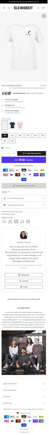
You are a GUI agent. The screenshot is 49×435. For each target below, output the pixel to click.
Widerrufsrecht (8, 409)
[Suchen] (9, 8)
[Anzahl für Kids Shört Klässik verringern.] (4, 153)
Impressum (40, 409)
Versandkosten (21, 88)
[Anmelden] (38, 8)
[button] (4, 7)
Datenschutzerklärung (20, 409)
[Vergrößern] (44, 16)
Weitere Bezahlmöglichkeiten (24, 165)
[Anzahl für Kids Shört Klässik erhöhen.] (14, 153)
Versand (34, 409)
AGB (29, 409)
